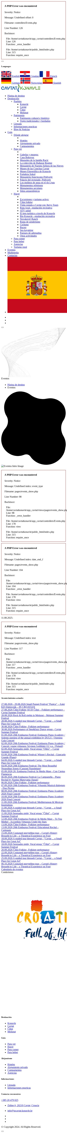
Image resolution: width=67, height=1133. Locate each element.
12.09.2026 (7, 819)
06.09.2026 (7, 777)
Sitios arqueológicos (30, 191)
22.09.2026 (7, 852)
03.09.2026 (7, 754)
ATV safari (25, 210)
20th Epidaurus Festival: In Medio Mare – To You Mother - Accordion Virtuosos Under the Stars (31, 820)
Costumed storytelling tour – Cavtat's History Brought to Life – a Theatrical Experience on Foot (29, 834)
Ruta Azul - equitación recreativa (36, 207)
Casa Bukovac (27, 157)
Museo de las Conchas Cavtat (34, 168)
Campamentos (27, 146)
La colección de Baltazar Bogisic (36, 163)
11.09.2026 (7, 802)
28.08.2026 (7, 715)
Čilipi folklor (26, 202)
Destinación (13, 98)
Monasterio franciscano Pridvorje (36, 177)
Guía (9, 132)
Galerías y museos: (29, 154)
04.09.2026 (7, 760)
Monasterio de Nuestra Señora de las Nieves (41, 165)
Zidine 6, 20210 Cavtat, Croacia (23, 1105)
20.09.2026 (7, 849)
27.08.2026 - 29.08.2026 (13, 704)
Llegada (18, 123)
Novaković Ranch (29, 219)
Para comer (19, 238)
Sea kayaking (26, 230)
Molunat (24, 112)
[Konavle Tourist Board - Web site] (33, 888)
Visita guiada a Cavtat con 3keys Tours (39, 205)
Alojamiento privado (30, 143)
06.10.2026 (7, 863)
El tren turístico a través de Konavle (37, 213)
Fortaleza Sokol (27, 174)
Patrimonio (19, 115)
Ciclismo (24, 224)
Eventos (11, 249)
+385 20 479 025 (9, 1100)
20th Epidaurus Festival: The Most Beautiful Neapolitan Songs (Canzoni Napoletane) (29, 767)
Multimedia (13, 252)
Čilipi (22, 109)
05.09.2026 (7, 771)
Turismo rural (20, 247)
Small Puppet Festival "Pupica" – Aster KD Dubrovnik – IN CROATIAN (33, 705)
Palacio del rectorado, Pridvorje (35, 179)
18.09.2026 (7, 838)
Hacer (17, 193)
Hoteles (23, 140)
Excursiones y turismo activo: (34, 199)
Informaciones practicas (25, 126)
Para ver (18, 149)
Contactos (12, 255)
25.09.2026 (7, 858)
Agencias (18, 244)
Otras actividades (28, 235)
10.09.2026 (7, 796)
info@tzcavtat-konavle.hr (19, 1110)
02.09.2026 (7, 743)
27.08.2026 (7, 709)
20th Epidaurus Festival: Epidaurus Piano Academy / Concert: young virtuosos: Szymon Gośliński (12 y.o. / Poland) (33, 744)
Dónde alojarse (21, 135)
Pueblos (18, 101)
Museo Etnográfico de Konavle (35, 171)
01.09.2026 (7, 735)
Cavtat (23, 107)
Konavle (24, 104)
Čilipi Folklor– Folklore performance (31, 726)
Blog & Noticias (22, 129)
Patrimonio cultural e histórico (34, 118)
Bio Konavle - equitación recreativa (37, 216)
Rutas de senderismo (30, 221)
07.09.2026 (7, 785)
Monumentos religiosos (31, 185)
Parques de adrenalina (30, 233)
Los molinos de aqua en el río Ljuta (37, 182)
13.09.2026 (7, 824)
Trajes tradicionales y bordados (35, 121)
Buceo (23, 227)
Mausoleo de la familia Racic (34, 160)
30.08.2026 (7, 726)
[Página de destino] (20, 91)
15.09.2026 (7, 833)
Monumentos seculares (31, 188)
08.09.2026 (7, 791)
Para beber (19, 241)
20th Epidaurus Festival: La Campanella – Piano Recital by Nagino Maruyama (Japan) (31, 778)
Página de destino (16, 384)
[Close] (2, 1131)
